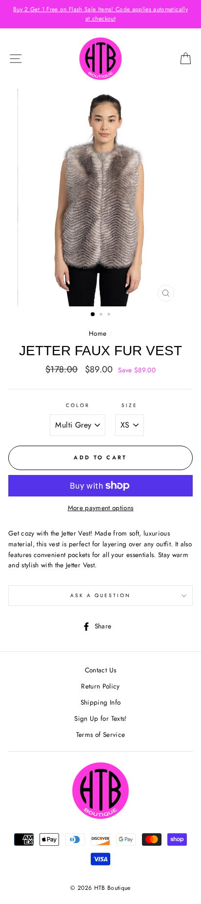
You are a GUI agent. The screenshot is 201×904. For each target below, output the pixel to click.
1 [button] (93, 314)
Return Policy (100, 686)
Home (97, 333)
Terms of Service (100, 734)
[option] (100, 14)
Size (129, 405)
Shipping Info (100, 702)
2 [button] (102, 315)
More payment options (101, 508)
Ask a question (100, 595)
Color (78, 405)
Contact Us (100, 670)
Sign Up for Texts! (100, 718)
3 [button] (109, 315)
